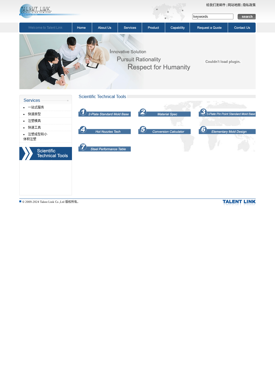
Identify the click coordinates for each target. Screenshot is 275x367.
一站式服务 (36, 107)
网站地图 (234, 5)
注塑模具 (34, 121)
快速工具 (34, 127)
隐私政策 (249, 5)
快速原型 (34, 114)
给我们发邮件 (216, 5)
